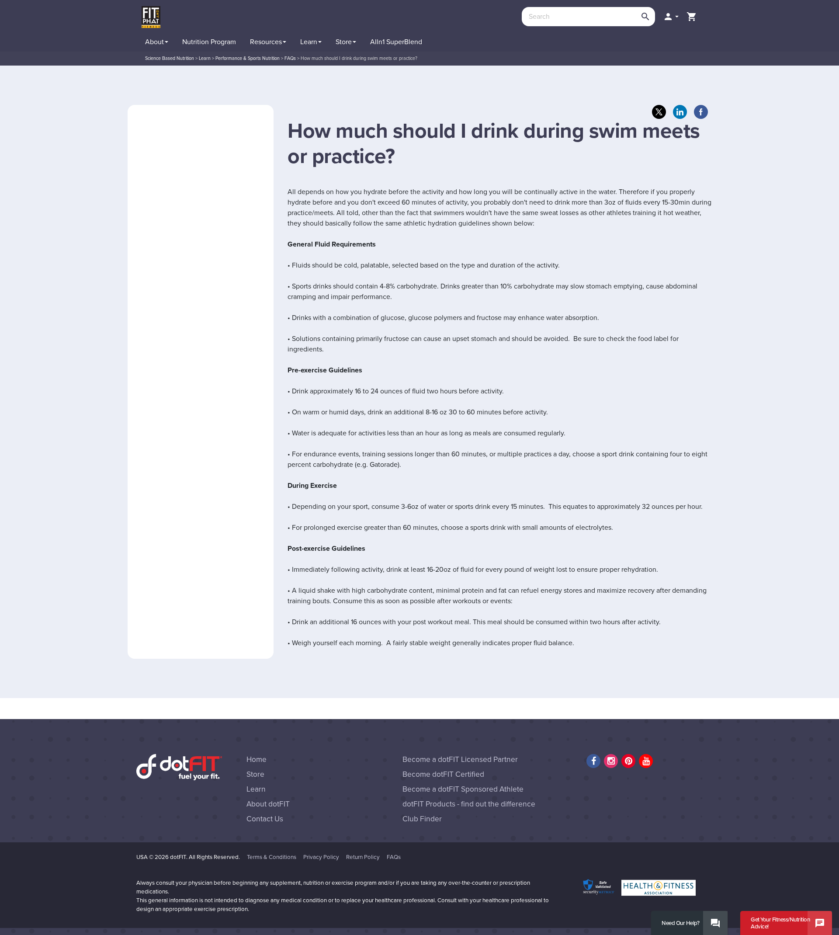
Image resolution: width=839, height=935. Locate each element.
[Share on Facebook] (701, 112)
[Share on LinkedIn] (680, 112)
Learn (256, 789)
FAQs (394, 857)
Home (256, 759)
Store (255, 774)
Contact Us (264, 819)
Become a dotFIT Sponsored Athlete (463, 789)
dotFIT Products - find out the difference (468, 804)
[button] (670, 16)
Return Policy (363, 857)
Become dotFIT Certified (443, 774)
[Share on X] (659, 112)
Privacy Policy (321, 857)
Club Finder (422, 819)
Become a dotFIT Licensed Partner (460, 759)
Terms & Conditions (271, 857)
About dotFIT (268, 804)
